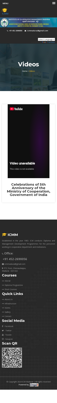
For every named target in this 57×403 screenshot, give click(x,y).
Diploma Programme (14, 285)
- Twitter (8, 330)
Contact (8, 316)
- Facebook (8, 326)
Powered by (24, 384)
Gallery (7, 312)
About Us (9, 299)
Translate (51, 42)
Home (25, 71)
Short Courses (11, 289)
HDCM (7, 281)
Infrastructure (10, 303)
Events (7, 308)
